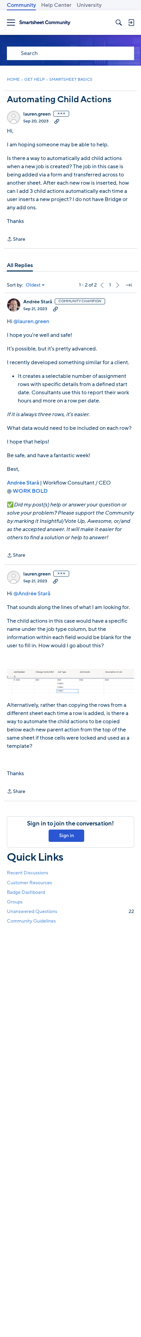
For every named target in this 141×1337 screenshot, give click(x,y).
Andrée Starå (37, 302)
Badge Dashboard (26, 892)
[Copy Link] (57, 121)
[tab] (20, 265)
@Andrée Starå (31, 593)
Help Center (56, 5)
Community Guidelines (31, 921)
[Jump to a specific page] (128, 285)
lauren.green (37, 114)
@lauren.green (31, 321)
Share (16, 239)
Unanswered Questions (70, 911)
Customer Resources (29, 882)
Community (21, 5)
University (89, 5)
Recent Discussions (27, 873)
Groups (15, 902)
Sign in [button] (66, 835)
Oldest (33, 285)
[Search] (119, 22)
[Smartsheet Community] (44, 22)
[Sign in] (131, 22)
